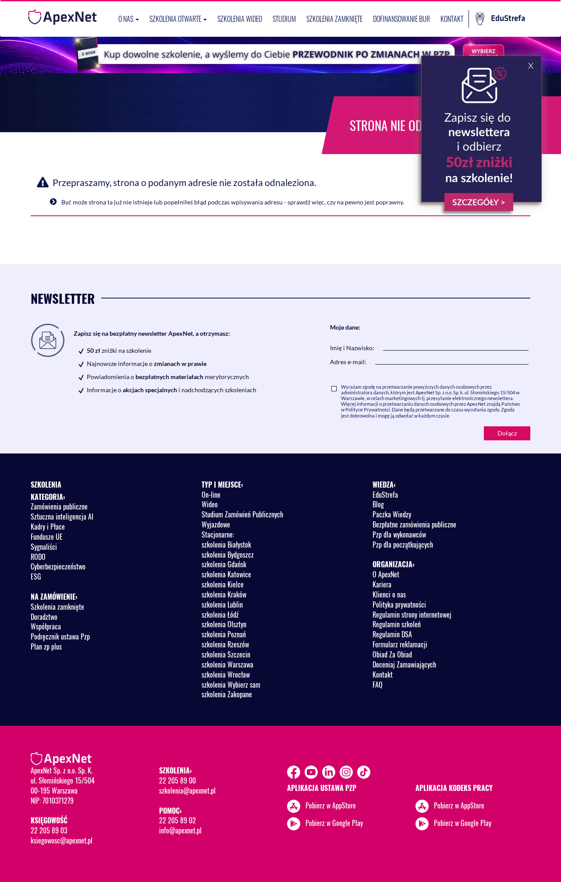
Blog (378, 504)
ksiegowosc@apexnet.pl (61, 840)
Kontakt (451, 19)
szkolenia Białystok (226, 544)
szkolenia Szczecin (226, 654)
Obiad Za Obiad (392, 654)
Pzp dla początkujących (403, 544)
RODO (38, 557)
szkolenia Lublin (222, 604)
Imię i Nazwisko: (352, 347)
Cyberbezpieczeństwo (58, 566)
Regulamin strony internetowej (412, 614)
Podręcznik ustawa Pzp (60, 636)
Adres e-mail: (348, 361)
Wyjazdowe (216, 524)
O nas (126, 19)
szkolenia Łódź (220, 614)
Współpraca (46, 626)
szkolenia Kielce (223, 584)
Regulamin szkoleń (397, 624)
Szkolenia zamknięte (334, 19)
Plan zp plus (46, 646)
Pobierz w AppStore (330, 805)
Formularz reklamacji (400, 644)
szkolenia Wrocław (226, 674)
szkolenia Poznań (224, 634)
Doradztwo (44, 616)
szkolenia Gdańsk (224, 564)
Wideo (210, 504)
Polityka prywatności (399, 604)
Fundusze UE (47, 536)
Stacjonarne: (218, 534)
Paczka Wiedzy (392, 514)
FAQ (378, 684)
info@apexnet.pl (180, 830)
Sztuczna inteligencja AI (62, 516)
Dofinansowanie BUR (401, 19)
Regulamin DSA (392, 634)
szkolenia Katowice (226, 574)
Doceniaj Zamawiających (404, 664)
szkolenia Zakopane (227, 694)
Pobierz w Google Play (334, 823)
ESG (36, 576)
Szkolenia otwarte (175, 19)
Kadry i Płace (48, 526)
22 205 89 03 (49, 830)
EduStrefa (508, 18)
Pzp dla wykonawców (399, 534)
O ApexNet (386, 574)
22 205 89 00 (177, 780)
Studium (284, 19)
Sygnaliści (44, 546)
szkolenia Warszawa (227, 664)
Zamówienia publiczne (59, 506)
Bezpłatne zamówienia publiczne (414, 524)
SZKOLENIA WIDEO (239, 19)
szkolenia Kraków (224, 594)
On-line (211, 494)
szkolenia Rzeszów (225, 644)
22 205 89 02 (177, 820)
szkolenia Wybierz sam (231, 684)
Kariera (382, 584)
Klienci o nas (389, 594)
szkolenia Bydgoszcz (228, 554)
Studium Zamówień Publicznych (242, 514)
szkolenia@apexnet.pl (187, 790)
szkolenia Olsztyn (224, 624)
